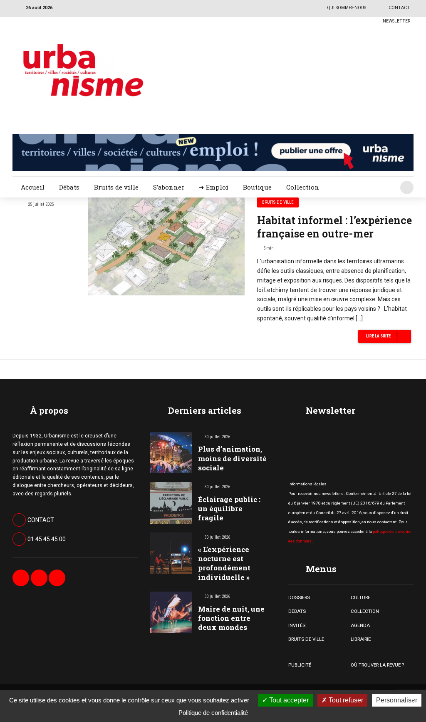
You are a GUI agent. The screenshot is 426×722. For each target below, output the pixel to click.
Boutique (257, 187)
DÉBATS (297, 611)
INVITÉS (296, 625)
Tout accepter (288, 700)
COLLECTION (365, 611)
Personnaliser (396, 700)
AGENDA (360, 625)
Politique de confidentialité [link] (213, 712)
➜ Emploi (213, 187)
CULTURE (360, 597)
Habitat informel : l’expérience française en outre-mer (334, 227)
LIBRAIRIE (361, 639)
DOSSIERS (299, 597)
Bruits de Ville (278, 202)
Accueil (33, 187)
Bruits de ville (116, 187)
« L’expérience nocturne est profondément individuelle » (224, 563)
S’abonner (168, 187)
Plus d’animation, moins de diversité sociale (232, 458)
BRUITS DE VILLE (306, 639)
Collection (302, 187)
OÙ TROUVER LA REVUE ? (377, 665)
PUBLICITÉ (299, 665)
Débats (69, 187)
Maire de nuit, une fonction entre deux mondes (231, 618)
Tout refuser (345, 700)
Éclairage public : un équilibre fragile (229, 508)
